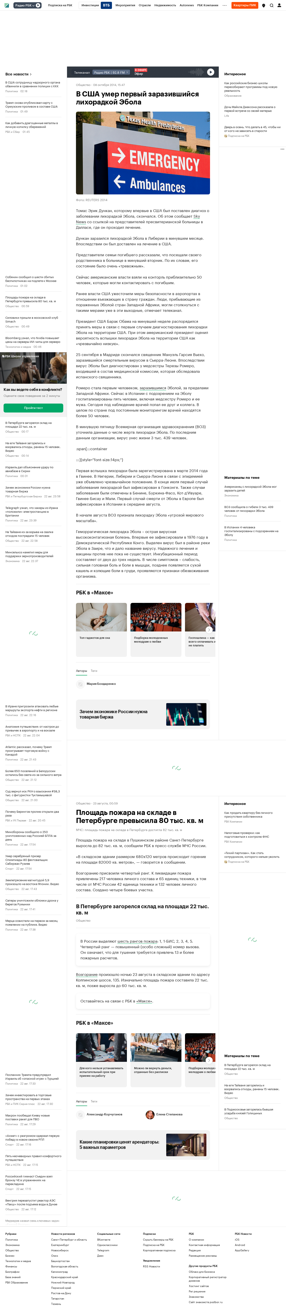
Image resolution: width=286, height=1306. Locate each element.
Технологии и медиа (18, 346)
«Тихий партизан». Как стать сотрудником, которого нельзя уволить (251, 854)
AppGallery (242, 1250)
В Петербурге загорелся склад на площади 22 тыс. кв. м (142, 909)
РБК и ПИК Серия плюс (20, 1103)
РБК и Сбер (12, 131)
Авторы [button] (81, 670)
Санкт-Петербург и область (69, 1239)
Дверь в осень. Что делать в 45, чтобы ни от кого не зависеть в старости (252, 128)
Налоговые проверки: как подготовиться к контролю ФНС (246, 834)
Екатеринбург (60, 1245)
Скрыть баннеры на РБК (158, 1239)
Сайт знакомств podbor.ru (206, 1302)
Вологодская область (64, 1266)
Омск (54, 1255)
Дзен (100, 1255)
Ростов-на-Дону (61, 1293)
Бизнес (10, 1255)
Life (226, 115)
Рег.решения (197, 1291)
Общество (12, 306)
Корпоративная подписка (159, 1250)
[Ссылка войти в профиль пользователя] (279, 4)
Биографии (12, 1271)
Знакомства (196, 1296)
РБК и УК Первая (15, 820)
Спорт (9, 868)
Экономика (12, 560)
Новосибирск (60, 1250)
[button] (263, 5)
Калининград (59, 1271)
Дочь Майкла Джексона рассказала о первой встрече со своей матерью (249, 108)
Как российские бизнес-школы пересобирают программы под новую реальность (250, 86)
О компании (196, 1239)
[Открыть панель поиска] (271, 5)
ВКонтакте (103, 1239)
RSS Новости (151, 1266)
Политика (11, 91)
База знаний (13, 1277)
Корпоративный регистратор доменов (208, 1278)
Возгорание (87, 974)
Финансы (11, 1266)
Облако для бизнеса (202, 1271)
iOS (237, 1239)
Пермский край (61, 1287)
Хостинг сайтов (199, 1286)
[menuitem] (60, 5)
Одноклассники (107, 1245)
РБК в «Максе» (95, 592)
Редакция (195, 1250)
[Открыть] (33, 5)
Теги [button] (94, 670)
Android (240, 1245)
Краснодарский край (64, 1277)
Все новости (16, 74)
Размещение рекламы (203, 1255)
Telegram (103, 1250)
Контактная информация (204, 1245)
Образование (233, 95)
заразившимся (153, 387)
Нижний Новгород (63, 1282)
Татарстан (57, 1298)
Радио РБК (23, 5)
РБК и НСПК (13, 735)
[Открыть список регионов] (263, 5)
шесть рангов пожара (137, 941)
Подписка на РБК (153, 1245)
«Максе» (144, 1000)
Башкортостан (60, 1261)
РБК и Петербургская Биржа (23, 496)
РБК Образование (16, 1282)
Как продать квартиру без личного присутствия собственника (248, 814)
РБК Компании (233, 821)
